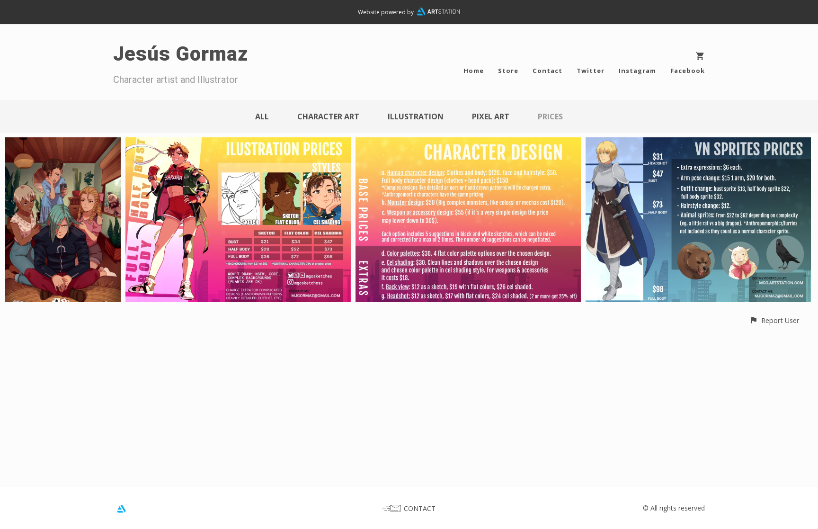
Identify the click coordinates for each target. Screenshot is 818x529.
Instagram (637, 70)
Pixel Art (490, 116)
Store (508, 70)
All (262, 116)
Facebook (687, 70)
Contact (547, 70)
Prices (550, 116)
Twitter (591, 70)
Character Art (328, 116)
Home (473, 70)
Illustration (416, 116)
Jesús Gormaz (180, 53)
